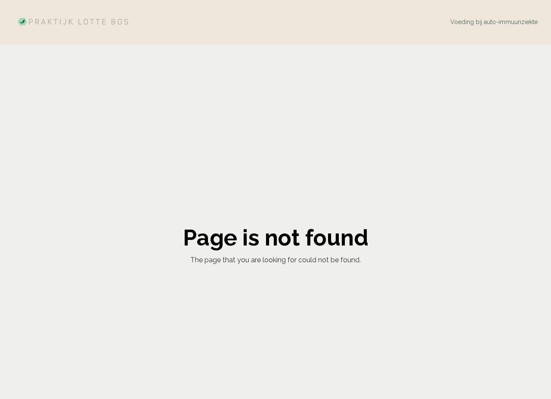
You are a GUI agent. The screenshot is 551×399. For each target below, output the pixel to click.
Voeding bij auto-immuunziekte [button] (494, 21)
